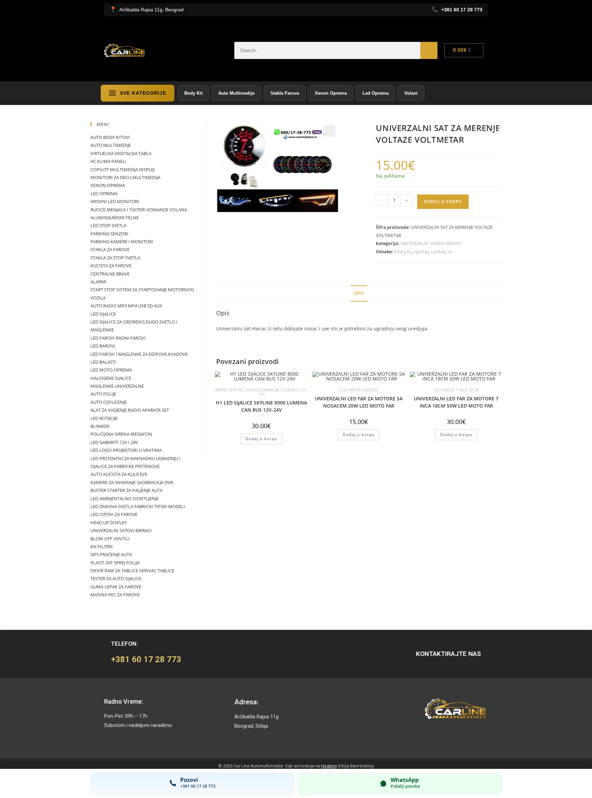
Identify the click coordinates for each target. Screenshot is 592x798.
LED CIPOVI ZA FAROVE (113, 514)
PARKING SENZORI (109, 234)
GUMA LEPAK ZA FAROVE (115, 587)
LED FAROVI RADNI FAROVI (118, 338)
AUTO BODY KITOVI (110, 137)
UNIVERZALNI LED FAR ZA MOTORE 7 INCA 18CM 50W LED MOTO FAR (456, 402)
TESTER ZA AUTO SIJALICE (115, 578)
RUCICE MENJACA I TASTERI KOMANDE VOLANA (138, 210)
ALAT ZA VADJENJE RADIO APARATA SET (129, 410)
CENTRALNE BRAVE (110, 274)
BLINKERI (100, 426)
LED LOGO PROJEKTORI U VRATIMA (126, 450)
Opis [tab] (359, 293)
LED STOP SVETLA (108, 225)
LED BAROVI (102, 346)
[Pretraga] (428, 50)
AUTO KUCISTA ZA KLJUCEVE (118, 474)
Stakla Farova (284, 93)
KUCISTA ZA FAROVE (111, 265)
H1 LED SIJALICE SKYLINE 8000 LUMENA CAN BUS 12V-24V (261, 406)
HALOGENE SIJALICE (110, 378)
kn (409, 251)
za (449, 251)
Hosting (329, 765)
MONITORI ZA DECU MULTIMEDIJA (125, 177)
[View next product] (497, 127)
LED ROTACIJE (104, 418)
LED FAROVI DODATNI (359, 390)
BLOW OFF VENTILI (110, 539)
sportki (421, 251)
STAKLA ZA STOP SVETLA (115, 258)
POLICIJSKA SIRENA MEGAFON (121, 434)
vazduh (437, 251)
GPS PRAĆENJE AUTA (111, 554)
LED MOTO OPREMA (111, 370)
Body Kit (193, 93)
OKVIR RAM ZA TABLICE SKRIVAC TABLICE (132, 570)
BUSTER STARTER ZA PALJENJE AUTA (126, 490)
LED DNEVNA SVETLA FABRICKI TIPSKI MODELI (137, 506)
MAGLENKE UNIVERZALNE (117, 386)
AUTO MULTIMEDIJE (110, 145)
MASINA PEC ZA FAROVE (115, 594)
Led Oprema (375, 93)
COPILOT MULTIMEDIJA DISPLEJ (122, 169)
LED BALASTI (103, 362)
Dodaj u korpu (443, 201)
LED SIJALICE (103, 314)
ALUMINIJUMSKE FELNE (114, 217)
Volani (411, 93)
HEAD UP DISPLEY (108, 522)
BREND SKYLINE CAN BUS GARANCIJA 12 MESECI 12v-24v (261, 392)
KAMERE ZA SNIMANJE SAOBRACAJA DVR (131, 482)
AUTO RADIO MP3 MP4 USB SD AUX (126, 306)
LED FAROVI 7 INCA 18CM (456, 390)
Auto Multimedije (236, 93)
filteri (399, 251)
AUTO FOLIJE (103, 394)
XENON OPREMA (107, 185)
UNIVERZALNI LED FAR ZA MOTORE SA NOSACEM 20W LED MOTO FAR (359, 402)
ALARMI (98, 282)
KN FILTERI (101, 546)
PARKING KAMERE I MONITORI (121, 241)
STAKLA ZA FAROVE (110, 249)
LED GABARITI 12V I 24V (114, 442)
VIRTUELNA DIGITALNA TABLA (120, 153)
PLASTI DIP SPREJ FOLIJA (114, 563)
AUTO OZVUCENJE (108, 402)
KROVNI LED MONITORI (114, 201)
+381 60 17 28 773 (146, 659)
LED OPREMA (104, 193)
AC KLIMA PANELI (108, 161)
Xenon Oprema (331, 93)
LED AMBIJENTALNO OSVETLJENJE (124, 498)
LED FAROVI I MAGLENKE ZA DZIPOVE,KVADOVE (139, 354)
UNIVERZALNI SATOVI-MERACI (431, 243)
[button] (329, 131)
